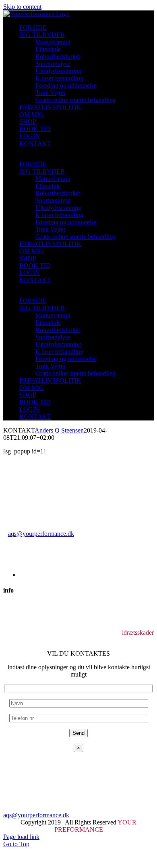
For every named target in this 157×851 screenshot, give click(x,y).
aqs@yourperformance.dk (41, 533)
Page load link (21, 836)
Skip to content (22, 6)
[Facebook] (6, 639)
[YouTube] (13, 639)
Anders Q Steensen (59, 430)
